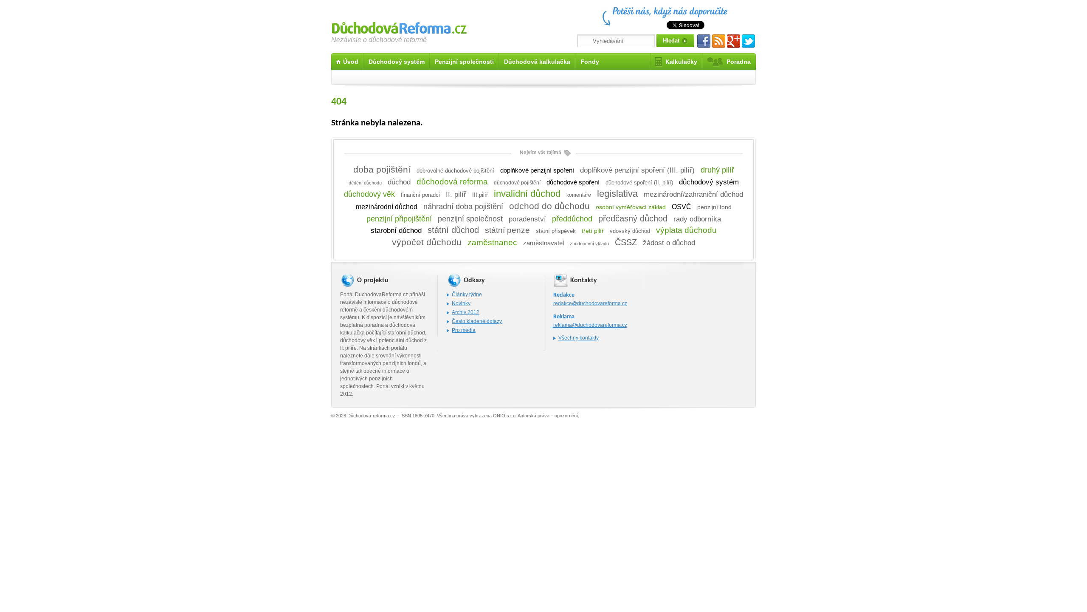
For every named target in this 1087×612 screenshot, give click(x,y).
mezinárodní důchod (386, 206)
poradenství (527, 219)
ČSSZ (626, 242)
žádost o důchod (669, 242)
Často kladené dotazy (477, 321)
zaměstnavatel (543, 242)
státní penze (507, 230)
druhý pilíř (717, 170)
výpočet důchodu (427, 242)
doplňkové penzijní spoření (537, 170)
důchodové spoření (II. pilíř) (639, 182)
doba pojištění (382, 169)
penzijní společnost (470, 219)
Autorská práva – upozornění (548, 415)
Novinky (461, 303)
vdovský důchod (630, 231)
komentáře (578, 195)
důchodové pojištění (517, 182)
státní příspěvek (556, 231)
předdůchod (572, 218)
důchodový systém (709, 182)
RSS (718, 41)
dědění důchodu (365, 182)
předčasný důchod (632, 218)
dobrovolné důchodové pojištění (455, 170)
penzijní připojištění (399, 219)
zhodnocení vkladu (589, 243)
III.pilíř (480, 195)
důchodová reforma (452, 181)
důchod (399, 182)
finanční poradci (420, 195)
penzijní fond (714, 207)
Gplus (733, 41)
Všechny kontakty (578, 338)
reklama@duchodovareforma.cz (590, 325)
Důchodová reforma (399, 26)
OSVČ (681, 206)
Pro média (464, 330)
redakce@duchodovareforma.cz (590, 303)
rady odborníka (697, 219)
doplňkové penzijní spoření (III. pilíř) (637, 170)
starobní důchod (396, 231)
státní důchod (453, 230)
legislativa (617, 193)
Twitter (748, 41)
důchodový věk (369, 194)
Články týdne (467, 295)
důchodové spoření (573, 182)
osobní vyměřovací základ (631, 207)
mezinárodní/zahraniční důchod (693, 194)
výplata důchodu (686, 230)
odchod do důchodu (549, 206)
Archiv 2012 (465, 312)
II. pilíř (456, 194)
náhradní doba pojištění (463, 206)
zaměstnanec (492, 242)
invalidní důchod (527, 193)
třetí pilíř (593, 230)
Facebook (703, 41)
